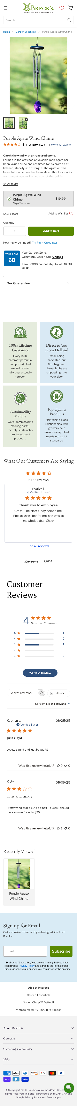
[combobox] (52, 704)
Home (6, 31)
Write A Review (40, 673)
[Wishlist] (60, 8)
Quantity (8, 223)
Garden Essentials (26, 31)
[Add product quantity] (22, 231)
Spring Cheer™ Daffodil (38, 1002)
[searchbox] (22, 693)
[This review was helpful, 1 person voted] (58, 828)
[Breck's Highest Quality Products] (56, 396)
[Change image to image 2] (23, 123)
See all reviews (38, 546)
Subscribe (61, 951)
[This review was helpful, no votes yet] (58, 765)
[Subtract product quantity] (7, 231)
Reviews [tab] (31, 561)
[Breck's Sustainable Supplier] (20, 398)
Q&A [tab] (48, 560)
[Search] (69, 20)
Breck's (61, 1090)
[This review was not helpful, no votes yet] (65, 765)
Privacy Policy (26, 965)
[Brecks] (38, 8)
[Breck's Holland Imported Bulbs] (56, 332)
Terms (50, 1097)
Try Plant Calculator (44, 242)
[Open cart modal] (70, 8)
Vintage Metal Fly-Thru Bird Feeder (38, 1010)
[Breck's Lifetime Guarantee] (20, 332)
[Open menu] (5, 8)
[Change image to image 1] (9, 123)
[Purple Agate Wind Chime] (38, 75)
